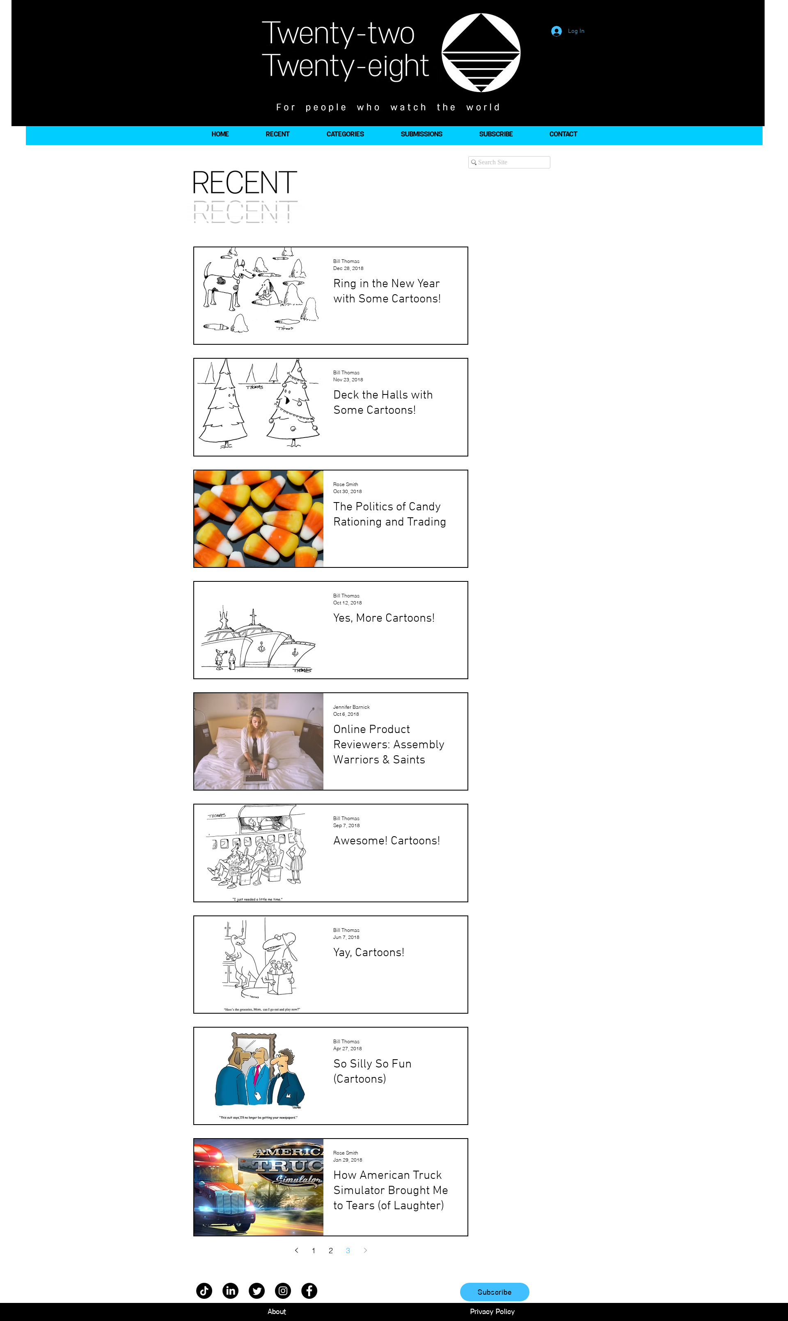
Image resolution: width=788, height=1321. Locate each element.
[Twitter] (257, 1291)
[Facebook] (309, 1291)
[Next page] (365, 1250)
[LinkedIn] (230, 1291)
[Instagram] (283, 1291)
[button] (345, 134)
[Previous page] (296, 1250)
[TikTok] (204, 1291)
